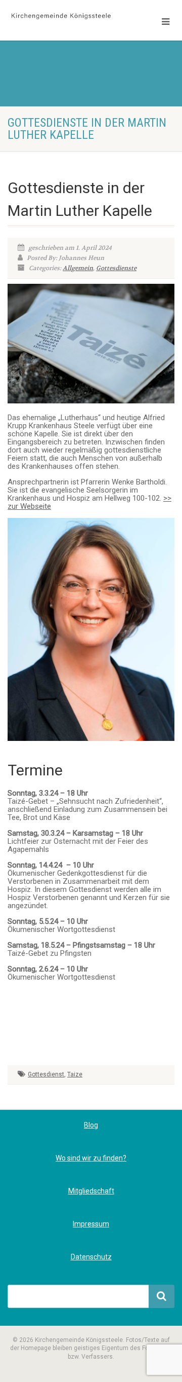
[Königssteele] (61, 16)
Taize (74, 1074)
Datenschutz (91, 1257)
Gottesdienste (116, 268)
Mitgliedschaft (91, 1191)
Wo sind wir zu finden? (91, 1158)
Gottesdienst (46, 1074)
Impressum (91, 1224)
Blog (91, 1125)
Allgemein (78, 268)
